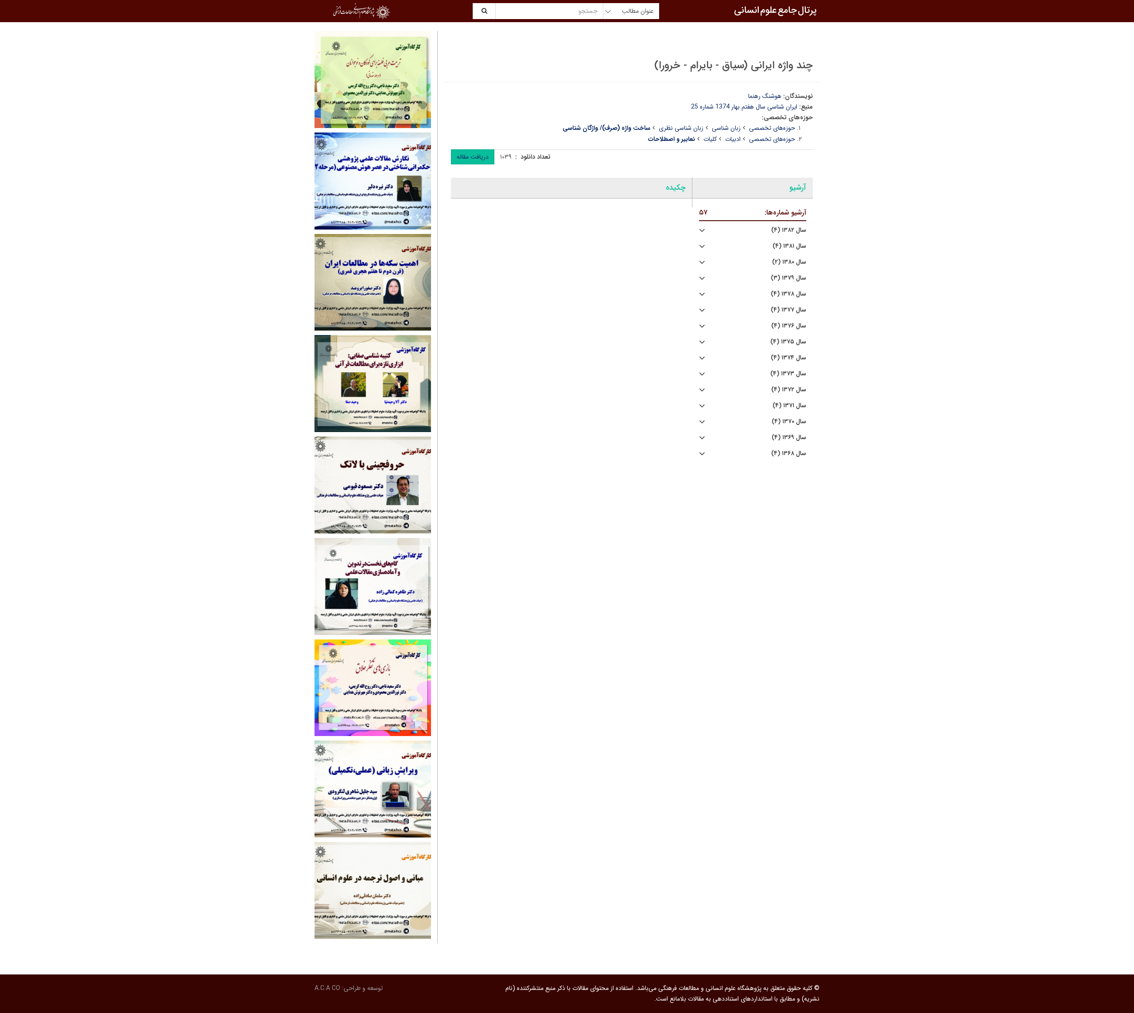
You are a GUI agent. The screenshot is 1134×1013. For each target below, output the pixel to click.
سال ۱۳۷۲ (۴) (788, 389)
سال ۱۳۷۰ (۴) (789, 421)
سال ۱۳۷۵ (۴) (788, 342)
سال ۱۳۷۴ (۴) (788, 357)
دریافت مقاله (473, 157)
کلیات (710, 139)
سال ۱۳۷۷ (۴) (788, 310)
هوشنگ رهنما (764, 96)
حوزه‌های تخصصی (772, 128)
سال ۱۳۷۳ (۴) (788, 373)
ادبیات (733, 139)
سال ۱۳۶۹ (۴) (789, 437)
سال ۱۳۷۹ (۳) (788, 278)
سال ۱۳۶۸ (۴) (788, 453)
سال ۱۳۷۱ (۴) (789, 405)
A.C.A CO (327, 988)
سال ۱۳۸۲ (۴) (788, 230)
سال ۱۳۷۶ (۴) (788, 326)
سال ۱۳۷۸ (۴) (788, 294)
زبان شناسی (726, 128)
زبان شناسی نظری (681, 128)
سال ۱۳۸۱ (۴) (789, 246)
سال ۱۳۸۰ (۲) (789, 262)
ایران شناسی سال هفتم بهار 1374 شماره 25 (744, 107)
